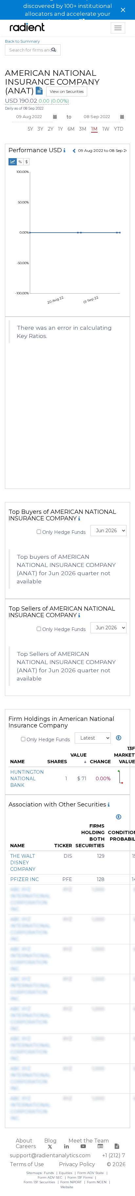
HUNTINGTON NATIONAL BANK (27, 778)
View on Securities (67, 91)
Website (66, 1187)
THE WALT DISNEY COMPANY (22, 862)
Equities (66, 1173)
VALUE (78, 755)
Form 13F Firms (80, 1177)
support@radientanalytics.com (50, 1155)
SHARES (57, 762)
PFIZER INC (24, 879)
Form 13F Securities (40, 1182)
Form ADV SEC (50, 1177)
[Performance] (13, 161)
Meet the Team (88, 1141)
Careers (26, 1146)
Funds (49, 1173)
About (24, 1141)
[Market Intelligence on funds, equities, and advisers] (27, 28)
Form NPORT (71, 1182)
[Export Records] (119, 738)
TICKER (63, 846)
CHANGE (100, 762)
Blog (50, 1141)
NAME (17, 762)
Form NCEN (97, 1182)
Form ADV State (91, 1173)
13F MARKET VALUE (124, 755)
